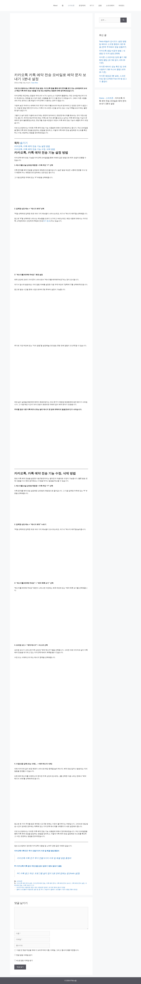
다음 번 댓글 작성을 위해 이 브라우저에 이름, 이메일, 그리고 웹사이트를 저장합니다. (48, 950)
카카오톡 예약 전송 (39, 883)
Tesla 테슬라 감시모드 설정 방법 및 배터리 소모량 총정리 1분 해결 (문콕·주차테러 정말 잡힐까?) (112, 44)
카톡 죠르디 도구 (28, 885)
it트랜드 (121, 5)
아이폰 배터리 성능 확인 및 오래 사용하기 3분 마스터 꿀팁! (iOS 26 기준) (112, 69)
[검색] (123, 20)
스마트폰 (71, 5)
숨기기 (24, 143)
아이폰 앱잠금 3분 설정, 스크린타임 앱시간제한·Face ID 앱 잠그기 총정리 (113, 79)
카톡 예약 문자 (51, 883)
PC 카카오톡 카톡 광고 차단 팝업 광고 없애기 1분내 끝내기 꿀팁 (38, 866)
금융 (100, 5)
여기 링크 (46, 221)
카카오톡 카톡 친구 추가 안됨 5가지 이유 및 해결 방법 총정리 (36, 851)
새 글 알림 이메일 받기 (24, 960)
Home (101, 98)
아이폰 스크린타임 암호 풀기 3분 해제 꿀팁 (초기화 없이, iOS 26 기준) (113, 60)
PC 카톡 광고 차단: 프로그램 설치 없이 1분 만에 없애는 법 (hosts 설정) (48, 873)
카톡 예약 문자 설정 (78, 883)
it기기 (92, 5)
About (55, 5)
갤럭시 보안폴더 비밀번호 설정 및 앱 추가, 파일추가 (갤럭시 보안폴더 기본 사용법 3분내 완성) (47, 889)
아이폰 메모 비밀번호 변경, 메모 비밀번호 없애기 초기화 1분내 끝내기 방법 (41, 887)
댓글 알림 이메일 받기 (24, 955)
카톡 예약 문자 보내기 (64, 883)
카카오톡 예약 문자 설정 (24, 883)
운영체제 (82, 5)
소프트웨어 (110, 5)
